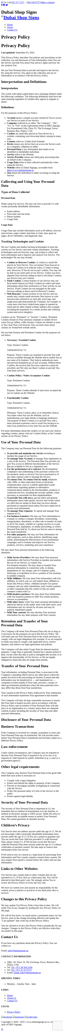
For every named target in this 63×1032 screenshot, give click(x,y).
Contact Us (12, 30)
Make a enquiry (47, 2)
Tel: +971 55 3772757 (21, 970)
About (10, 27)
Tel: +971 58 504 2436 (21, 967)
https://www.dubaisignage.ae (20, 170)
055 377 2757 (18, 2)
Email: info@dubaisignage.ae (27, 972)
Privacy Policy (14, 1012)
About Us (11, 998)
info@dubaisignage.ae (18, 950)
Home (10, 24)
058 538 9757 (33, 2)
